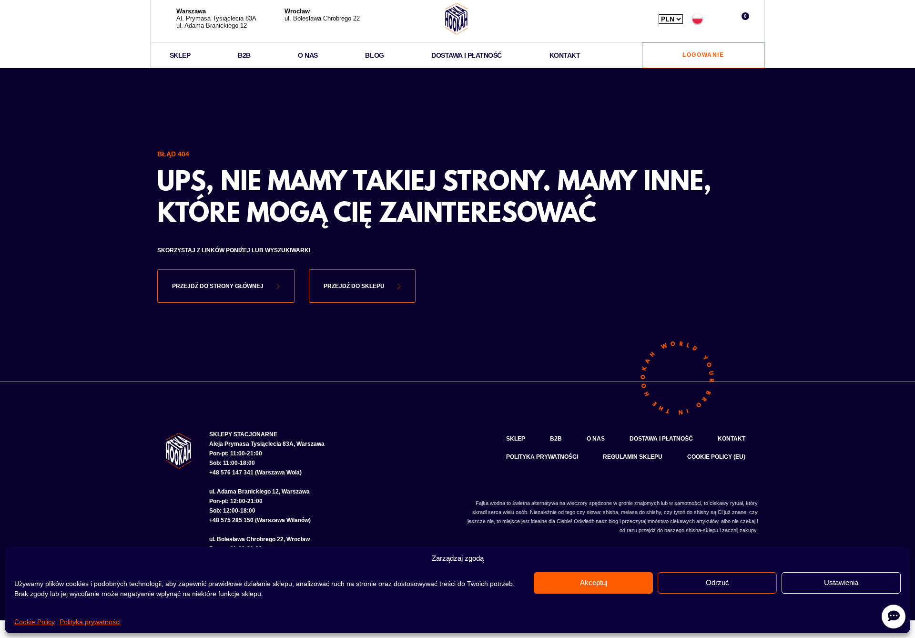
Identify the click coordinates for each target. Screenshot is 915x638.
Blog (374, 55)
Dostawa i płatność (466, 55)
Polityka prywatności (90, 622)
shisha (610, 512)
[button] (720, 19)
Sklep (180, 55)
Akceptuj (593, 582)
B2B (244, 55)
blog (613, 521)
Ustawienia (841, 582)
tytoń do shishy (691, 512)
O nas (308, 55)
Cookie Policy (34, 622)
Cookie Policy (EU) (716, 456)
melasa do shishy (641, 512)
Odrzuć (717, 582)
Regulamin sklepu (632, 456)
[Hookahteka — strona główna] (456, 19)
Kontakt (564, 55)
